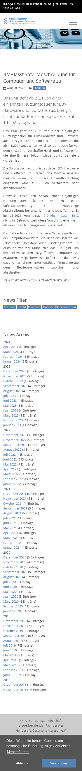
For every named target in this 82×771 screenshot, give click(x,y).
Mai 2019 (10, 655)
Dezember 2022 (14, 435)
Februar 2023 (13, 420)
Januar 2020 (12, 611)
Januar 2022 (12, 484)
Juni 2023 (10, 400)
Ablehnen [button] (23, 763)
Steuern (10, 307)
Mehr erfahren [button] (18, 752)
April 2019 (10, 660)
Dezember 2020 (14, 557)
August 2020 (12, 577)
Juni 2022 (10, 459)
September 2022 (15, 445)
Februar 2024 (13, 356)
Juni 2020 (10, 586)
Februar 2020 (13, 606)
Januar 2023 (12, 425)
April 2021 (10, 533)
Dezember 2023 (14, 371)
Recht (22, 307)
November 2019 (14, 626)
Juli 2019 (9, 645)
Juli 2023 (9, 396)
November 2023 (14, 376)
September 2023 (15, 386)
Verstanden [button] (58, 763)
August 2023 (12, 391)
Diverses (34, 307)
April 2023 (10, 410)
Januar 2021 (12, 547)
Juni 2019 (10, 650)
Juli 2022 (9, 454)
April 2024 (10, 347)
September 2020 (15, 572)
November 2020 (14, 562)
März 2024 (11, 352)
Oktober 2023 (13, 381)
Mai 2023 (10, 405)
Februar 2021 (13, 543)
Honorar (49, 307)
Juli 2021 (9, 518)
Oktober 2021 (13, 503)
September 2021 (15, 508)
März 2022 (11, 474)
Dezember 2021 (14, 494)
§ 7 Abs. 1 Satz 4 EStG (61, 215)
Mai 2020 (10, 592)
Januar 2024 (12, 361)
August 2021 (12, 513)
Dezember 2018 (14, 684)
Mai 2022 (10, 464)
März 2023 (11, 415)
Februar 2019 (13, 670)
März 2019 (11, 665)
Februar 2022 (13, 479)
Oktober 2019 (13, 631)
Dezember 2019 (14, 621)
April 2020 (10, 596)
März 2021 (11, 538)
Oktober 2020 (13, 567)
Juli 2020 (9, 582)
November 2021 (14, 498)
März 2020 (11, 601)
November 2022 (14, 440)
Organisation (66, 307)
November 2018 (14, 689)
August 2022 (12, 449)
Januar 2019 (12, 675)
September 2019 (15, 635)
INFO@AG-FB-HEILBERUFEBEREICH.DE (27, 4)
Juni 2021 (10, 523)
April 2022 (10, 469)
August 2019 (12, 640)
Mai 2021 (10, 528)
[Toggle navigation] (72, 22)
